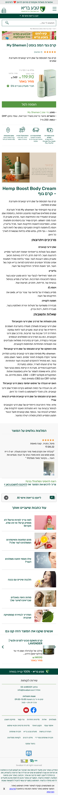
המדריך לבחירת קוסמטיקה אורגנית (17, 616)
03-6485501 (26, 687)
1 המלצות (38, 52)
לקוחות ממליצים (14, 737)
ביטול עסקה (30, 743)
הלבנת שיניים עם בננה (19, 579)
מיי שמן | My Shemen (38, 112)
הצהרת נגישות (45, 731)
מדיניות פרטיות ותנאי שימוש (18, 725)
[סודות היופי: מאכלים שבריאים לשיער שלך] (45, 605)
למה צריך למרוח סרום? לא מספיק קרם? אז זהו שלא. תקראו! (17, 522)
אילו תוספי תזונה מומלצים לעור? (18, 560)
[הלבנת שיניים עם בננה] (45, 586)
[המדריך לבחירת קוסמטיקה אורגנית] (45, 621)
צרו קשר (21, 719)
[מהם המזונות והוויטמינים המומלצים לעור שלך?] (45, 548)
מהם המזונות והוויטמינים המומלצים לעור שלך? (18, 541)
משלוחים (52, 719)
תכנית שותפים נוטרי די (44, 737)
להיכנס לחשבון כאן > (15, 484)
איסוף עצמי (48, 725)
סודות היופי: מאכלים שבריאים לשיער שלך (20, 599)
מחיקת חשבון (9, 719)
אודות (44, 719)
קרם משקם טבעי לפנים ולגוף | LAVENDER (25, 642)
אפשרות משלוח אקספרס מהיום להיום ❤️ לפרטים (29, 2)
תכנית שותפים (15, 731)
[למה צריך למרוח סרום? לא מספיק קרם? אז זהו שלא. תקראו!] (45, 528)
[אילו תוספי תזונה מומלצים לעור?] (45, 567)
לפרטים (21, 653)
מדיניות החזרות (33, 719)
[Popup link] (46, 83)
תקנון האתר (37, 725)
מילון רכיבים (28, 737)
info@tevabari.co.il (26, 690)
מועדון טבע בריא (30, 731)
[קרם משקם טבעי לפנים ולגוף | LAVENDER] (48, 650)
